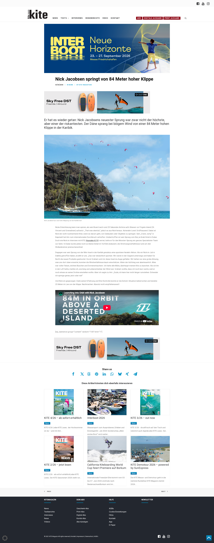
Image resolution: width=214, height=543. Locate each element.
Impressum (80, 536)
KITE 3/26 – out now (143, 417)
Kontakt (115, 18)
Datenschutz (89, 536)
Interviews (77, 18)
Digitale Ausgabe (153, 18)
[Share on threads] (88, 374)
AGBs (111, 508)
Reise (46, 518)
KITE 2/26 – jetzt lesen (57, 464)
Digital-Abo (81, 515)
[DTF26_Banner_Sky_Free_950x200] (97, 113)
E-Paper (112, 525)
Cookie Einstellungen (117, 512)
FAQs (111, 515)
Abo (139, 18)
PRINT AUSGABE (172, 18)
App (110, 522)
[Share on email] (134, 374)
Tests (64, 18)
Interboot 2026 (96, 417)
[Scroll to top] (209, 538)
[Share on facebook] (73, 374)
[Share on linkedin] (104, 374)
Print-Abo (80, 512)
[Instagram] (208, 3)
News (55, 18)
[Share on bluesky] (119, 374)
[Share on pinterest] (96, 374)
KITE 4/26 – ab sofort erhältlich (63, 417)
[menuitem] (199, 3)
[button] (186, 18)
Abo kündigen (82, 522)
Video (105, 18)
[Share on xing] (127, 374)
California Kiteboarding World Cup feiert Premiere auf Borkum (106, 466)
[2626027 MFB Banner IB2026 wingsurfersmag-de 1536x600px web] (107, 72)
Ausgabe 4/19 (92, 240)
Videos (47, 522)
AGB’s (96, 536)
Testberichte (49, 512)
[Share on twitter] (81, 374)
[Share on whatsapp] (111, 374)
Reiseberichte (92, 18)
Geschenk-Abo (83, 508)
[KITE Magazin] (37, 14)
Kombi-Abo (81, 518)
